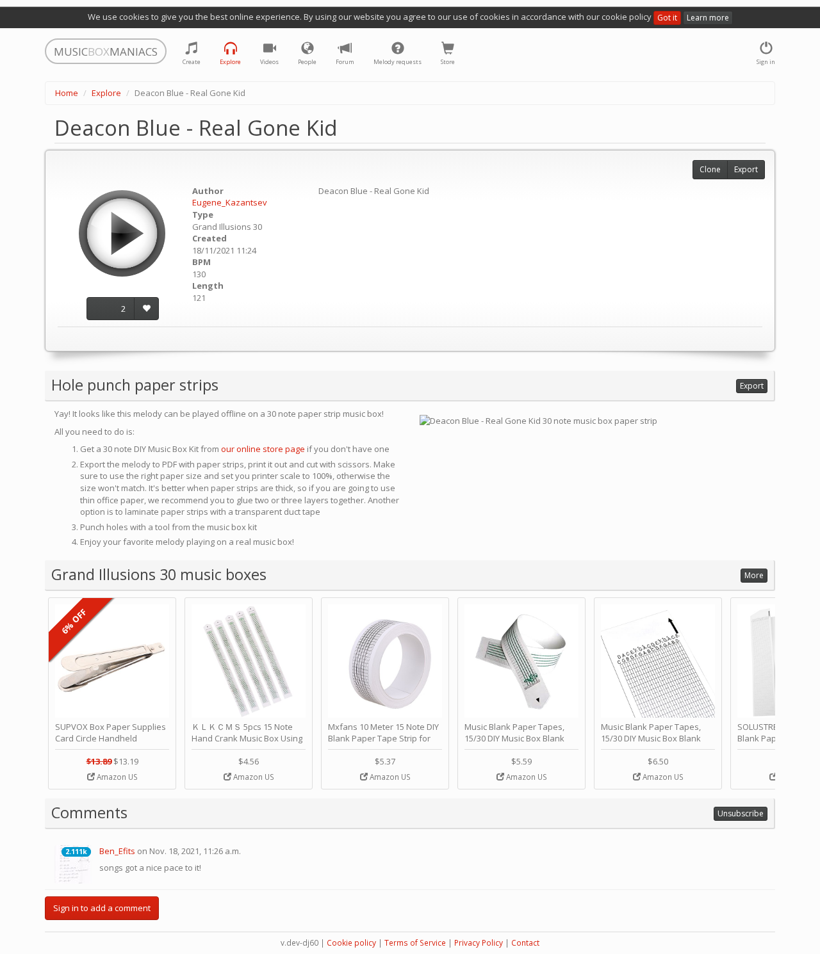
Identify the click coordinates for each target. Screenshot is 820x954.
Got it (667, 17)
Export (746, 169)
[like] (146, 309)
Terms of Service (415, 942)
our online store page (263, 449)
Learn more (708, 17)
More (754, 575)
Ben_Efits (117, 851)
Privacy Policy (478, 942)
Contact (525, 942)
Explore (106, 93)
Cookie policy (351, 942)
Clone (710, 169)
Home (66, 93)
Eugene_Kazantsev (229, 202)
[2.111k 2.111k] (73, 863)
